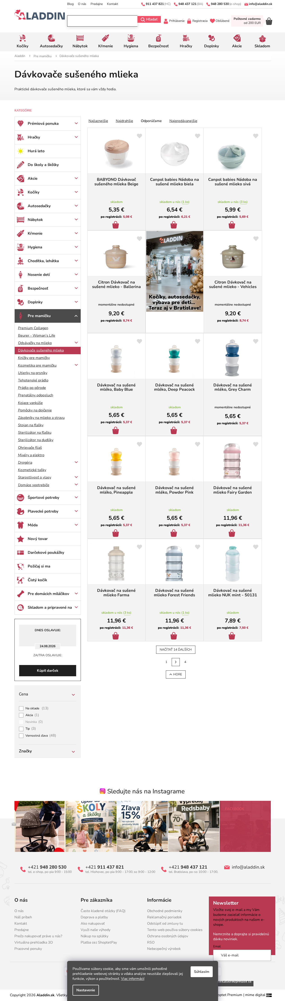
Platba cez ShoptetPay (99, 942)
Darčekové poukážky (46, 552)
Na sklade (37, 708)
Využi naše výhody (95, 929)
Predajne (97, 4)
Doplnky (35, 302)
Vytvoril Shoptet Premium (221, 994)
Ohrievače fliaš (30, 447)
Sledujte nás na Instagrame (146, 791)
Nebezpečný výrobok (164, 948)
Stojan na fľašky (30, 425)
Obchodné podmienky (164, 910)
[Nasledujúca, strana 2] (176, 662)
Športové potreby (43, 497)
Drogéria (25, 462)
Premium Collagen (33, 328)
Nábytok (35, 219)
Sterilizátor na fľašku (34, 432)
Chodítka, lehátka (43, 260)
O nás (82, 4)
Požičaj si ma (39, 566)
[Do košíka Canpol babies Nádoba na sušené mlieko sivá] (232, 225)
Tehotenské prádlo (33, 380)
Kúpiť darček (47, 670)
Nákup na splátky (94, 936)
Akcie (32, 178)
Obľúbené (222, 21)
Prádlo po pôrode (32, 387)
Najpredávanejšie (183, 120)
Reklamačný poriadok (164, 917)
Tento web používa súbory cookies (175, 929)
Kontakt (112, 4)
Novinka (34, 722)
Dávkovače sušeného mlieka (41, 350)
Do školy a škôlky (43, 164)
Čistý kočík (37, 580)
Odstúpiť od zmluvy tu (165, 923)
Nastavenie (85, 990)
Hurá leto (36, 151)
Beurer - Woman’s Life (36, 335)
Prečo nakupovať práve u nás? (38, 936)
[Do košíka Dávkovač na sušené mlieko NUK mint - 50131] (232, 636)
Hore (177, 674)
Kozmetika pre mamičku (37, 365)
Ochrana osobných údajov (167, 936)
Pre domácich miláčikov (48, 593)
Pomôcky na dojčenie (35, 410)
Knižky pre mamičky (34, 357)
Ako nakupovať (93, 923)
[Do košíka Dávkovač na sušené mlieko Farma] (116, 636)
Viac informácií (132, 978)
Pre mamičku (39, 315)
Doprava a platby (94, 917)
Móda (33, 525)
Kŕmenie (35, 233)
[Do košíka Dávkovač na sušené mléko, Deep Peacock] (174, 431)
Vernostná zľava (40, 735)
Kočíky (33, 192)
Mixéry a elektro (31, 455)
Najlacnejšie (98, 120)
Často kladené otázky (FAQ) (103, 910)
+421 (47, 867)
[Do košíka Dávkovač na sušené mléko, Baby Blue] (116, 431)
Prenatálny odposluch (35, 395)
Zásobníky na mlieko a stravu (41, 417)
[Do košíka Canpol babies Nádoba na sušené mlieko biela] (174, 225)
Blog (70, 4)
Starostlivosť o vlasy (34, 477)
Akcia (32, 715)
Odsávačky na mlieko (35, 342)
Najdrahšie (124, 120)
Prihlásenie (177, 21)
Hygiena (35, 247)
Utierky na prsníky (32, 372)
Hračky (34, 137)
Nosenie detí (39, 274)
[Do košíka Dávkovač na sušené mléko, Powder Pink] (174, 534)
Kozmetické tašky (32, 470)
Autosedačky (39, 206)
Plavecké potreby (43, 511)
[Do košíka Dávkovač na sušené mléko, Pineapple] (116, 534)
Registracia (199, 21)
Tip (30, 728)
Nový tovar (38, 538)
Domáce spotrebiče (33, 485)
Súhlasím (201, 971)
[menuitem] (22, 41)
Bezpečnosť (38, 288)
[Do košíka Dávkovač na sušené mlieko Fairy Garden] (232, 534)
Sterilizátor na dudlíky (35, 440)
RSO (151, 942)
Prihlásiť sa (243, 981)
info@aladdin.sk (248, 867)
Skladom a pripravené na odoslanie (50, 609)
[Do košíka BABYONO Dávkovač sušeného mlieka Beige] (116, 225)
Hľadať (151, 19)
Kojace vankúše (30, 402)
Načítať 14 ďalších (176, 649)
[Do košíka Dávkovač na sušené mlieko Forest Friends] (174, 636)
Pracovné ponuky (28, 948)
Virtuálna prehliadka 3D (33, 942)
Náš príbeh (23, 917)
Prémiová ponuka (43, 123)
